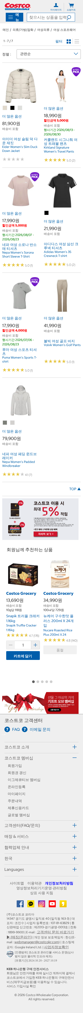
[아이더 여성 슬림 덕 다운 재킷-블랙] (12, 108)
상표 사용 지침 (41, 893)
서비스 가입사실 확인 (21, 986)
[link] (20, 102)
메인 (6, 30)
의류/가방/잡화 (23, 30)
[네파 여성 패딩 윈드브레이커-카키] (5, 423)
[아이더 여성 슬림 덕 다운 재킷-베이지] (5, 108)
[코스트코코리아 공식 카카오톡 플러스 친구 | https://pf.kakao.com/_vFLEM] (31, 905)
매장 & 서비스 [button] (16, 836)
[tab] (41, 747)
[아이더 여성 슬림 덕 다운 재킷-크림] (20, 108)
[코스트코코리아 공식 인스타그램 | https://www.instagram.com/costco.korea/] (42, 905)
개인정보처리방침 (59, 883)
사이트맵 (17, 883)
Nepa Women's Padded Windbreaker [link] (18, 464)
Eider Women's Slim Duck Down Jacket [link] (19, 149)
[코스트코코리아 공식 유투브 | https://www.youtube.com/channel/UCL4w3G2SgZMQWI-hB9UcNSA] (53, 905)
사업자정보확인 (56, 947)
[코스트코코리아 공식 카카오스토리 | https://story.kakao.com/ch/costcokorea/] (63, 905)
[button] (71, 17)
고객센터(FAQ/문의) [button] (22, 825)
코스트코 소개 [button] (16, 747)
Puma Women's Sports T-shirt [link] (19, 359)
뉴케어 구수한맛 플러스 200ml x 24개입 (58, 621)
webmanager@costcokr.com (36, 942)
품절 (60, 650)
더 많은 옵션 (12, 116)
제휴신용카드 (18, 808)
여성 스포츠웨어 (64, 30)
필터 (58, 41)
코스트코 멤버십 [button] (18, 758)
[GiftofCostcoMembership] (40, 712)
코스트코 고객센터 (23, 720)
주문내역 (15, 801)
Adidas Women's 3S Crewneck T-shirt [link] (57, 254)
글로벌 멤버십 (19, 815)
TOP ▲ (75, 489)
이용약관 (34, 883)
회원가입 (15, 765)
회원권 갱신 (17, 772)
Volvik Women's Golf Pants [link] (62, 345)
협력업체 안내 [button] (16, 847)
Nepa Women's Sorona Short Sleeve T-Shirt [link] (18, 254)
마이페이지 (16, 794)
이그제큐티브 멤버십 (24, 779)
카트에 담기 (23, 656)
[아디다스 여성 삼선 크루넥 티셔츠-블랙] (47, 213)
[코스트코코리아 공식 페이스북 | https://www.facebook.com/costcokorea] (21, 905)
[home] (17, 6)
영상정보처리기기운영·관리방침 (41, 888)
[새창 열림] (11, 955)
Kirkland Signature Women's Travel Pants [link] (59, 149)
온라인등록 (16, 787)
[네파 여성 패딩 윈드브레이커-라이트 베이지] (12, 423)
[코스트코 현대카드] (40, 538)
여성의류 (43, 30)
